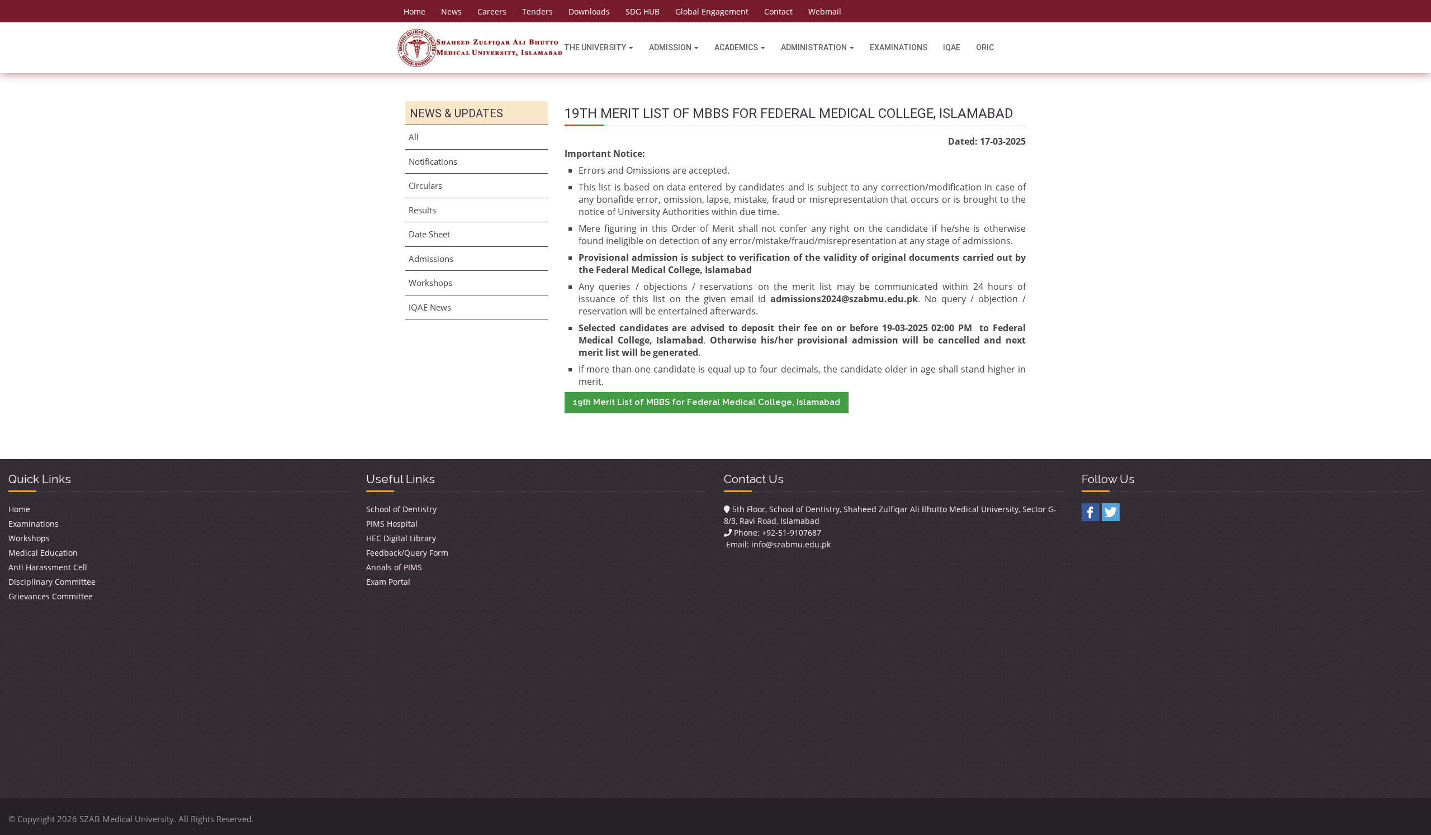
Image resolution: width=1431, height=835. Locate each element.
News (451, 11)
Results (422, 210)
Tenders (537, 11)
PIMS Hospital (392, 523)
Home (414, 11)
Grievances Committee (50, 596)
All (414, 136)
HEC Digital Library (401, 538)
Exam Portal (388, 581)
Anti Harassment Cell (47, 567)
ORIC (985, 47)
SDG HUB (643, 11)
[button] (707, 402)
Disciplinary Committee (52, 581)
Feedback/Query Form (407, 552)
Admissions (431, 258)
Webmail (824, 11)
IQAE (951, 47)
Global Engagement (711, 11)
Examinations (898, 47)
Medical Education (43, 552)
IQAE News (430, 307)
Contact (778, 11)
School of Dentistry (401, 509)
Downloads (589, 11)
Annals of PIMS (394, 567)
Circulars (425, 185)
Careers (491, 11)
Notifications (433, 161)
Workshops (430, 282)
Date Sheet (429, 234)
